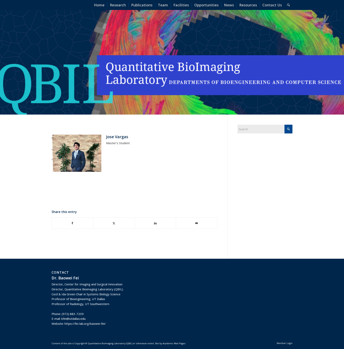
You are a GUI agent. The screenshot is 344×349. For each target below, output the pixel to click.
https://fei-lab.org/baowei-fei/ (85, 324)
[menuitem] (99, 5)
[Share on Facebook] (72, 223)
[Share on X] (114, 223)
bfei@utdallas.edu (73, 319)
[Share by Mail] (196, 223)
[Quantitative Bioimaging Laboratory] (62, 5)
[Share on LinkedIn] (155, 223)
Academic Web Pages (174, 343)
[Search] (288, 5)
